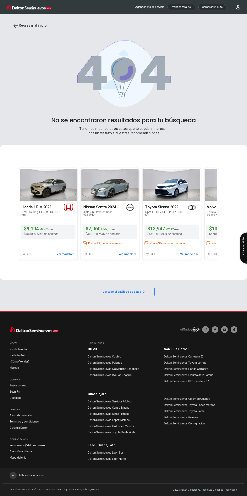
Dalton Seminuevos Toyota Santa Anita (111, 432)
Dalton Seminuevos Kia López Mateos (111, 426)
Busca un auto (18, 385)
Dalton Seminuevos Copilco (104, 356)
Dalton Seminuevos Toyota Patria (184, 411)
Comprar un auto (212, 6)
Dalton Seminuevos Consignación (184, 423)
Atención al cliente (21, 451)
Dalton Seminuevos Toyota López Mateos (189, 405)
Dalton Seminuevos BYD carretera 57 (186, 381)
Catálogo (15, 398)
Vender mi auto (181, 6)
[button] (236, 7)
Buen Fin (15, 391)
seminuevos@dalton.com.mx (27, 445)
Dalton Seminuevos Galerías (181, 417)
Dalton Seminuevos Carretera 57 (183, 356)
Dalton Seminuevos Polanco (105, 362)
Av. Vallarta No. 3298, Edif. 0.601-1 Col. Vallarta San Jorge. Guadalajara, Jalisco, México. (54, 489)
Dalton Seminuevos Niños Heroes (108, 414)
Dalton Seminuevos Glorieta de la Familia (188, 375)
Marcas (14, 367)
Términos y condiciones (24, 421)
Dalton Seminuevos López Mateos (109, 420)
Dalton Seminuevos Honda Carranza (186, 369)
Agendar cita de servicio (149, 6)
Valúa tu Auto (18, 355)
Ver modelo (64, 254)
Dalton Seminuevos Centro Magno (108, 407)
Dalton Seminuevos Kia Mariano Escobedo (113, 369)
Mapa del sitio (18, 457)
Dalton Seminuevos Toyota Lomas (185, 362)
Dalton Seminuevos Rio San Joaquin (110, 375)
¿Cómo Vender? (20, 361)
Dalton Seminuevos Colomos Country (187, 399)
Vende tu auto (18, 349)
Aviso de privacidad (21, 415)
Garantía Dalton (19, 427)
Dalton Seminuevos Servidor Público (110, 401)
